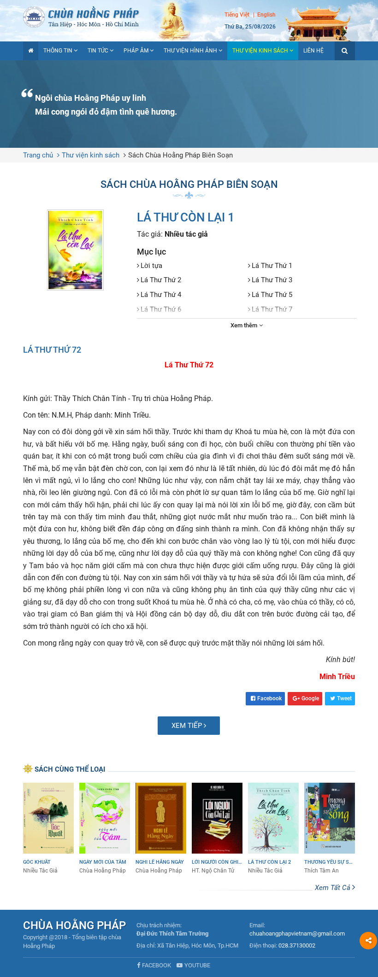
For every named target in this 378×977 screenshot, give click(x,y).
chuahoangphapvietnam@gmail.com (297, 933)
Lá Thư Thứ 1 (272, 266)
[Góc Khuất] (48, 829)
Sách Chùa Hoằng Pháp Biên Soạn (180, 155)
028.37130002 (296, 945)
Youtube (197, 965)
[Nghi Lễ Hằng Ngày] (161, 829)
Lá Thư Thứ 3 (272, 280)
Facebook (269, 698)
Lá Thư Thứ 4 (161, 295)
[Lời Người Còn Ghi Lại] (217, 829)
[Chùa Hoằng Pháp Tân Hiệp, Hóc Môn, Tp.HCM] (189, 16)
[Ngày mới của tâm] (104, 829)
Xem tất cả (333, 888)
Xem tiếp (187, 725)
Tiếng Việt (236, 15)
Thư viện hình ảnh (190, 50)
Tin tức (98, 50)
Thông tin (57, 50)
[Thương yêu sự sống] (329, 829)
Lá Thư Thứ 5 (272, 295)
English (266, 15)
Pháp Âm (136, 50)
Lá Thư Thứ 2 (161, 280)
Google (310, 698)
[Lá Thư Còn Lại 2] (273, 829)
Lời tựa (151, 266)
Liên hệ (313, 50)
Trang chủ (38, 155)
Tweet (344, 698)
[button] (345, 50)
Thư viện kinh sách (260, 50)
